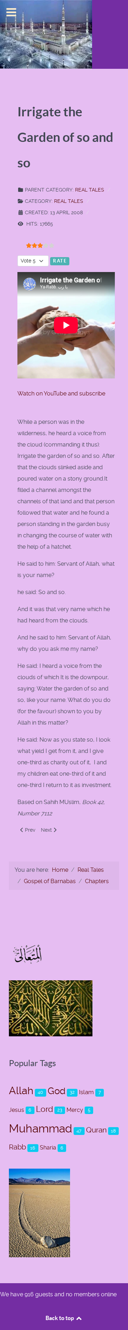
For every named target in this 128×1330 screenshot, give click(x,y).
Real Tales (89, 190)
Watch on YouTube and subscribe (62, 393)
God (56, 1090)
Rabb (17, 1147)
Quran (96, 1129)
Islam (86, 1092)
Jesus (16, 1110)
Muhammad (40, 1128)
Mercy (74, 1110)
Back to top (60, 1318)
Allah (21, 1091)
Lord (44, 1109)
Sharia (48, 1147)
